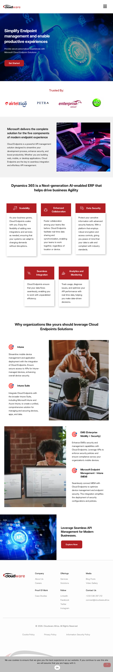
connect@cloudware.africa (97, 600)
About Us (39, 579)
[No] (107, 665)
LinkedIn (64, 596)
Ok (57, 667)
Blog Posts (90, 579)
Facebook (64, 600)
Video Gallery (92, 583)
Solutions (64, 583)
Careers (38, 583)
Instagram (64, 608)
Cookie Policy (28, 634)
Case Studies (41, 596)
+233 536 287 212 (94, 596)
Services (64, 579)
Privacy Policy (50, 634)
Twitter (63, 604)
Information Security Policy (78, 634)
